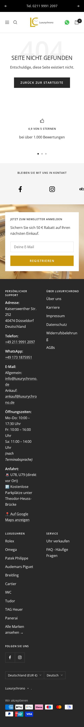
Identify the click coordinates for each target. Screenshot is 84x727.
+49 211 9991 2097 (20, 342)
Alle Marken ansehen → (14, 629)
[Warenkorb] (77, 22)
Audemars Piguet (19, 566)
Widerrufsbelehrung (61, 336)
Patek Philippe (16, 558)
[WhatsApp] (67, 22)
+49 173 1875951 (18, 357)
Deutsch (53, 675)
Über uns (53, 298)
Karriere (53, 307)
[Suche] (15, 22)
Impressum (55, 315)
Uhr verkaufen (58, 541)
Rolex (9, 541)
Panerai (11, 618)
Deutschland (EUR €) (22, 675)
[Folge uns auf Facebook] (10, 657)
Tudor (10, 601)
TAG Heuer (14, 609)
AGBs (50, 347)
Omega (11, 549)
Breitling (12, 575)
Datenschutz (56, 324)
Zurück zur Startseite (42, 82)
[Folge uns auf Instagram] (20, 657)
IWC (8, 592)
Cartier (10, 583)
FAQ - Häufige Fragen (57, 552)
